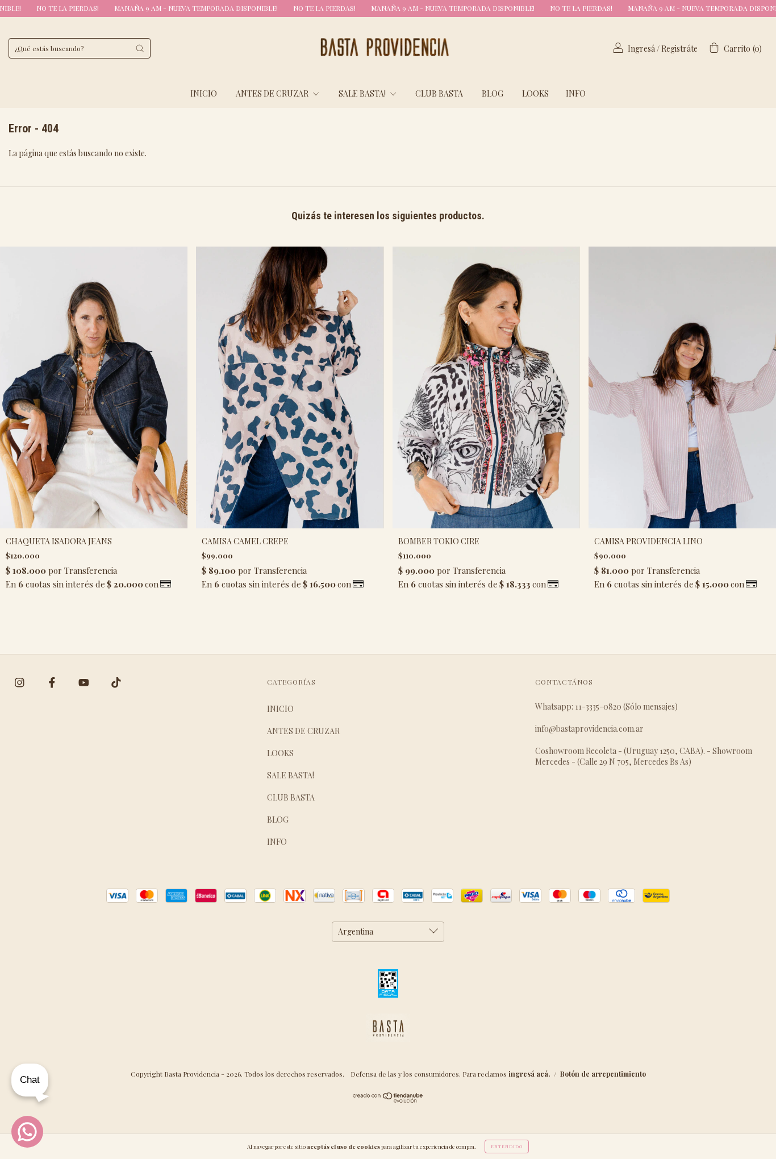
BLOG (492, 93)
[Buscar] (139, 48)
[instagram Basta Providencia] (20, 682)
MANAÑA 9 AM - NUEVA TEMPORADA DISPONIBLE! (147, 7)
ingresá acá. (529, 1073)
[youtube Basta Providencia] (85, 682)
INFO (576, 93)
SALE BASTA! (363, 93)
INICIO (203, 93)
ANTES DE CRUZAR (273, 93)
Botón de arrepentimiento (603, 1073)
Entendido (507, 1146)
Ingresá (641, 48)
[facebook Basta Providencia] (53, 682)
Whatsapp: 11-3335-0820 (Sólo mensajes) (606, 706)
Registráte (679, 48)
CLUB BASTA (439, 93)
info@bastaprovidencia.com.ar (589, 728)
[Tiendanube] (388, 1099)
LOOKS (535, 93)
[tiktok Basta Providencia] (116, 682)
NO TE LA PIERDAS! (275, 7)
